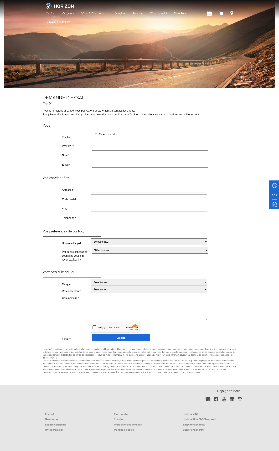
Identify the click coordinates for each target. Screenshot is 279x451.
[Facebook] (216, 399)
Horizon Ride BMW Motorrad (199, 419)
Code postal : (69, 199)
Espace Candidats (55, 424)
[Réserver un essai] (274, 186)
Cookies (118, 419)
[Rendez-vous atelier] (209, 14)
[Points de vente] (231, 14)
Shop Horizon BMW (194, 424)
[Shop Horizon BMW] (221, 14)
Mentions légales (124, 429)
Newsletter (51, 419)
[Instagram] (240, 399)
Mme (102, 134)
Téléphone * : (69, 218)
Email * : (67, 164)
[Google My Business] (208, 399)
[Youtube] (224, 399)
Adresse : (67, 190)
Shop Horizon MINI (193, 429)
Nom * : (66, 155)
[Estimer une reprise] (274, 196)
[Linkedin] (232, 399)
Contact (49, 414)
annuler (66, 339)
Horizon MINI (190, 414)
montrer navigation (45, 2)
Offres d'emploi (54, 429)
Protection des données (128, 424)
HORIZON (64, 6)
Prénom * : (68, 146)
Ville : (65, 208)
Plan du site (121, 414)
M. (114, 134)
